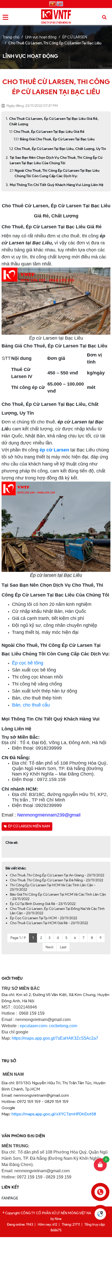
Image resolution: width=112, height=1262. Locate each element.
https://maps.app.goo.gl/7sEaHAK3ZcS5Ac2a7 (55, 1038)
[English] (60, 4)
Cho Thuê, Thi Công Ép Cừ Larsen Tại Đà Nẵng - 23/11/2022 (56, 880)
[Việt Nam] (52, 4)
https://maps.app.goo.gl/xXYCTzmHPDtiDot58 (53, 1114)
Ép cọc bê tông (27, 663)
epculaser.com (33, 1026)
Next (49, 947)
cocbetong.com (62, 1026)
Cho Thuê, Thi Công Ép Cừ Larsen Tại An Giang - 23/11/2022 (57, 875)
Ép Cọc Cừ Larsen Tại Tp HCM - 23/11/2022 (43, 918)
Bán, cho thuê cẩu (31, 705)
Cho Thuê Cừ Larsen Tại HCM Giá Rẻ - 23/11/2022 (49, 923)
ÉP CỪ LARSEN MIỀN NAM (29, 826)
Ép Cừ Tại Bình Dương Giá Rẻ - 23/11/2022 (43, 904)
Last (63, 947)
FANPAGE (10, 1198)
